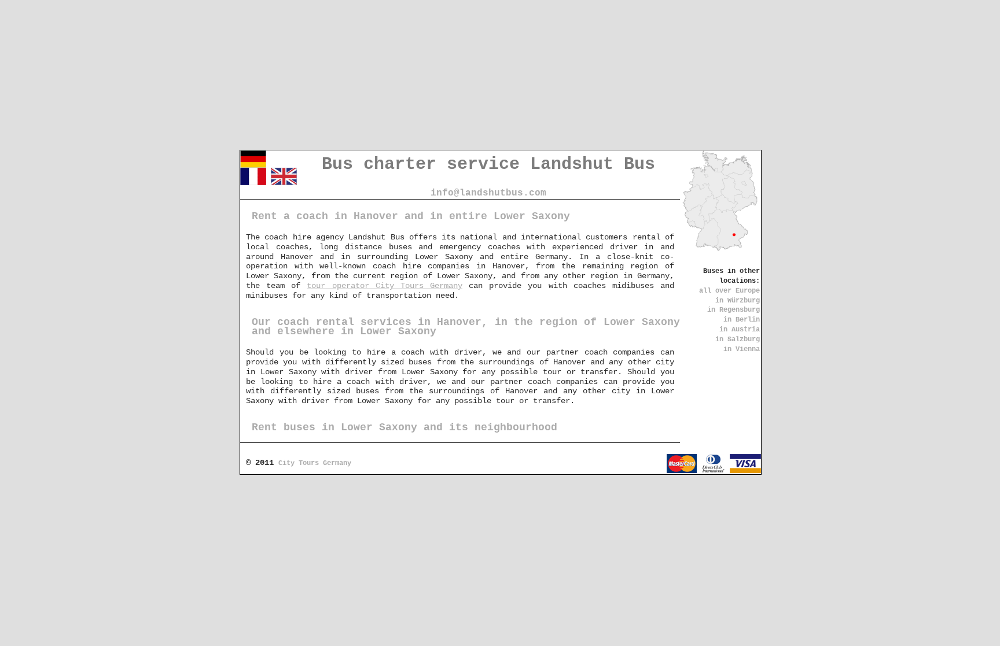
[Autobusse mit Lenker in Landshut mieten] (253, 165)
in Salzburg (737, 339)
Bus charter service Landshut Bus (488, 164)
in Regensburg (733, 310)
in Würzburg (737, 301)
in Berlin (741, 320)
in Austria (739, 330)
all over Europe (729, 291)
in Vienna (741, 349)
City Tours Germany (314, 463)
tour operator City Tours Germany (384, 285)
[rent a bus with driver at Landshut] (284, 182)
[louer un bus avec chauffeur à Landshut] (253, 182)
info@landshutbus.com (488, 193)
